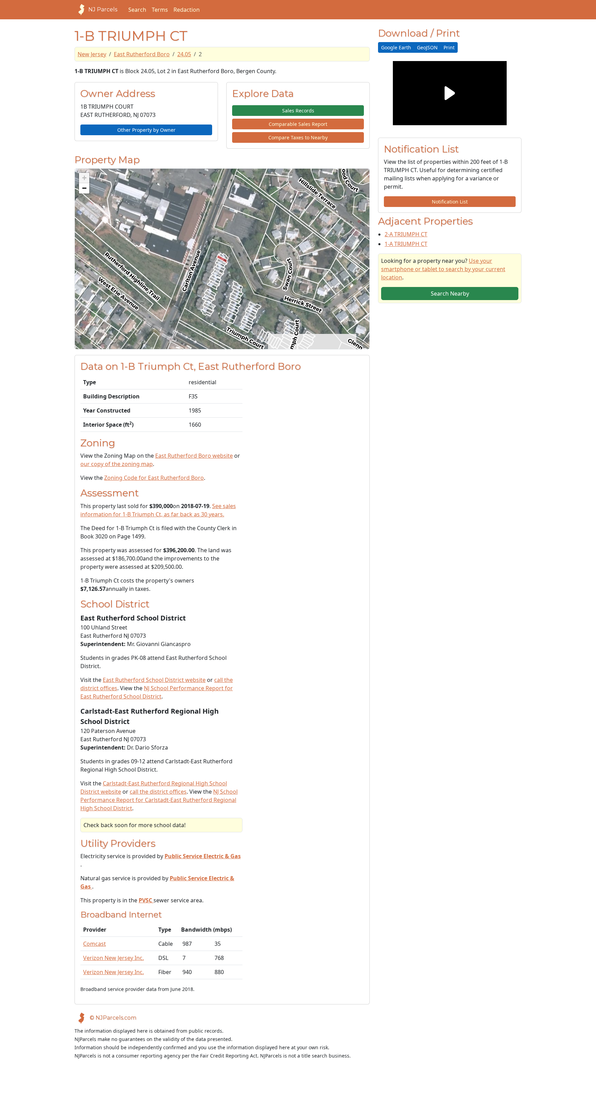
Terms (160, 9)
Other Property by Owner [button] (146, 130)
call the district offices (158, 791)
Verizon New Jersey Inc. (113, 958)
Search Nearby (450, 293)
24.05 (184, 54)
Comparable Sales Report (298, 124)
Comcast (94, 944)
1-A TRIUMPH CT (406, 244)
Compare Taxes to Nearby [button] (298, 137)
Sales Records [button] (298, 110)
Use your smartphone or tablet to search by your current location (443, 269)
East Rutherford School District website (154, 680)
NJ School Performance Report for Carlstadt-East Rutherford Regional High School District (159, 800)
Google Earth (396, 47)
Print (449, 47)
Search (137, 9)
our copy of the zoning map (116, 464)
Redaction (186, 9)
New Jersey (92, 54)
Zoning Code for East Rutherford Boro (154, 478)
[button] (84, 178)
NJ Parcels (102, 9)
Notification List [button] (450, 201)
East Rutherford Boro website (194, 455)
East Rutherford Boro (142, 54)
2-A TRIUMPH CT (406, 234)
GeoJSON (427, 47)
